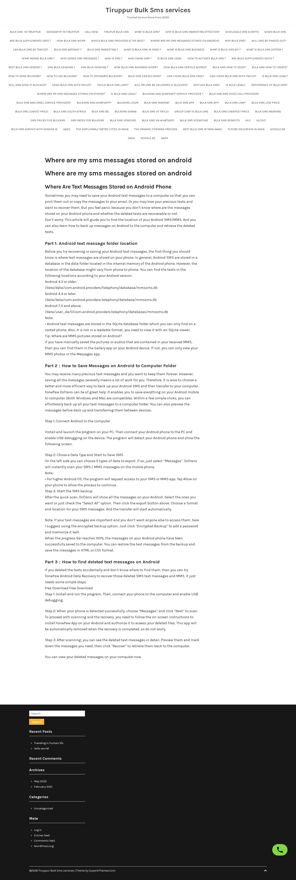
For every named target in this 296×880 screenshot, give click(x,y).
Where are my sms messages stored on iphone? (71, 94)
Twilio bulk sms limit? (113, 85)
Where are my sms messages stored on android (184, 40)
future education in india (246, 129)
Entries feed (42, 835)
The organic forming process (155, 129)
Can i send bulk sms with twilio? (233, 76)
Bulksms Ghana (126, 111)
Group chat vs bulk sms (191, 111)
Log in (38, 830)
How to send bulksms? (24, 76)
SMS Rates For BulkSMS (87, 120)
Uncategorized (43, 808)
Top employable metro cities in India (102, 129)
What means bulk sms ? (38, 58)
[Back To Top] (265, 871)
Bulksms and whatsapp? (94, 102)
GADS (66, 129)
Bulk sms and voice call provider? (234, 94)
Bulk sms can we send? (144, 76)
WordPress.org (44, 846)
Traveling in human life (48, 743)
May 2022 (40, 781)
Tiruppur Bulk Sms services (148, 10)
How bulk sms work (71, 40)
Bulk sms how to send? (229, 67)
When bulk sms (275, 32)
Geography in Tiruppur (62, 32)
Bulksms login (127, 102)
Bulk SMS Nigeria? (157, 102)
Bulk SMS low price (265, 102)
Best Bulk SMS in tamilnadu (202, 129)
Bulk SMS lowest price (31, 111)
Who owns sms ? (140, 58)
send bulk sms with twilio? (71, 85)
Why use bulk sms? (207, 85)
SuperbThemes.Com (102, 870)
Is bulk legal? (235, 85)
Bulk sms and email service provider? (43, 102)
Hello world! (41, 748)
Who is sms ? (113, 58)
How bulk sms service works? (185, 67)
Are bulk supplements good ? (253, 58)
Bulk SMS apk (184, 102)
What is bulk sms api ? (225, 49)
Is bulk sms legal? (275, 76)
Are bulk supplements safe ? (30, 40)
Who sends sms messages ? (79, 58)
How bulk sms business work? (136, 67)
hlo (248, 120)
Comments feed (44, 840)
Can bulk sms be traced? (30, 49)
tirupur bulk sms (116, 32)
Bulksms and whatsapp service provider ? (172, 94)
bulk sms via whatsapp (158, 120)
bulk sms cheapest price (231, 111)
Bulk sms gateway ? (68, 49)
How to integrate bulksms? (102, 76)
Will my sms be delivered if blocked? (161, 85)
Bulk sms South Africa (70, 111)
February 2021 (43, 786)
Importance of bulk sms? (269, 85)
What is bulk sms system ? (264, 49)
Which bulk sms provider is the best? (118, 40)
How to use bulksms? (62, 76)
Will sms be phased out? (268, 40)
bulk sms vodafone (194, 120)
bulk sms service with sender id (34, 129)
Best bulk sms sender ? (25, 67)
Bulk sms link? (235, 102)
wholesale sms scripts (242, 32)
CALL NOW (91, 32)
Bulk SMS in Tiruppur (25, 32)
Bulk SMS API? (209, 102)
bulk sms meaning (268, 111)
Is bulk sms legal (169, 58)
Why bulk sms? (235, 40)
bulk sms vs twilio (155, 111)
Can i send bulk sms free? (185, 76)
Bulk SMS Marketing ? (102, 49)
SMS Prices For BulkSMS (47, 120)
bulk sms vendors (123, 120)
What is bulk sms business (185, 49)
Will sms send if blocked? (28, 85)
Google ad (277, 129)
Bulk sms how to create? (270, 67)
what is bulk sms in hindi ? (142, 49)
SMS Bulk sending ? (61, 67)
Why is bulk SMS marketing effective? (193, 32)
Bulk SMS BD (100, 111)
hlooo (261, 120)
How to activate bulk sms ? (206, 58)
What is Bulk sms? (147, 32)
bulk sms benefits (227, 120)
